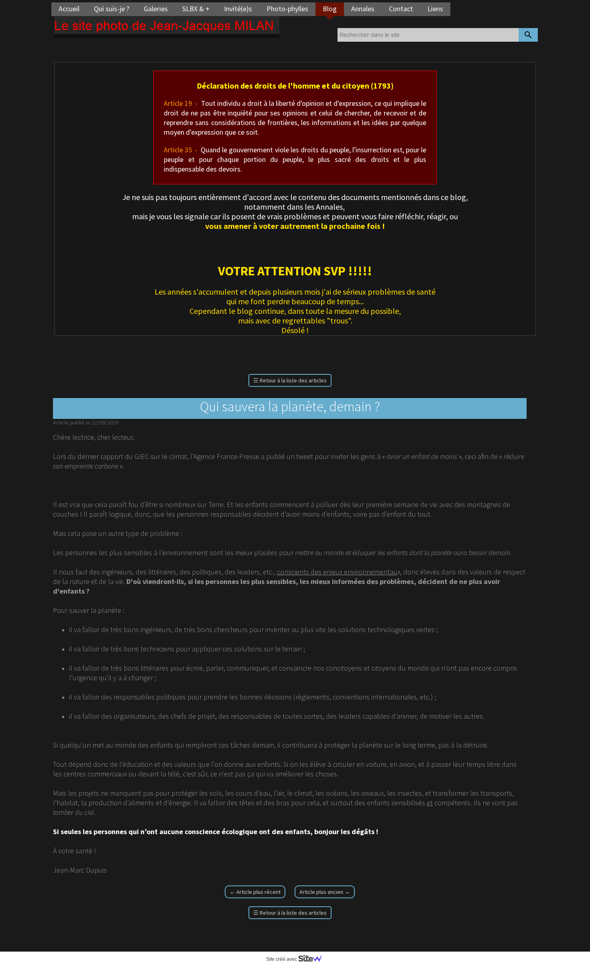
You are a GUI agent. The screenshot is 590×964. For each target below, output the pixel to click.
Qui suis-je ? (111, 8)
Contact (401, 8)
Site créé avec (282, 959)
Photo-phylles (287, 8)
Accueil (69, 8)
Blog (330, 8)
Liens (435, 8)
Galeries (156, 8)
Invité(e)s (238, 8)
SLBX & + (196, 8)
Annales (362, 8)
